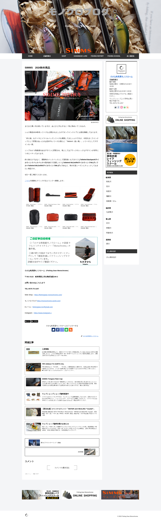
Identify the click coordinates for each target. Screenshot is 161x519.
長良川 (108, 181)
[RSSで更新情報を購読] (70, 330)
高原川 (108, 191)
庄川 (108, 223)
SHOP (28, 321)
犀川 (108, 244)
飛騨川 (108, 196)
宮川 (108, 186)
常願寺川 (109, 233)
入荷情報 (35, 321)
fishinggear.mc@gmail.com (43, 307)
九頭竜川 (109, 212)
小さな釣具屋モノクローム (121, 76)
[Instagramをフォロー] (62, 330)
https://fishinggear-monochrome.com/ (48, 295)
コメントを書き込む (62, 468)
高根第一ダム (111, 201)
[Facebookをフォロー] (58, 330)
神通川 (108, 228)
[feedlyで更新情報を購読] (66, 330)
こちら (27, 181)
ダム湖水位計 (111, 257)
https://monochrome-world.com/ (48, 301)
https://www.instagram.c (43, 313)
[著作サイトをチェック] (53, 330)
